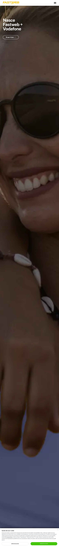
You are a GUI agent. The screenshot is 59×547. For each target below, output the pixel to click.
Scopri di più (10, 37)
